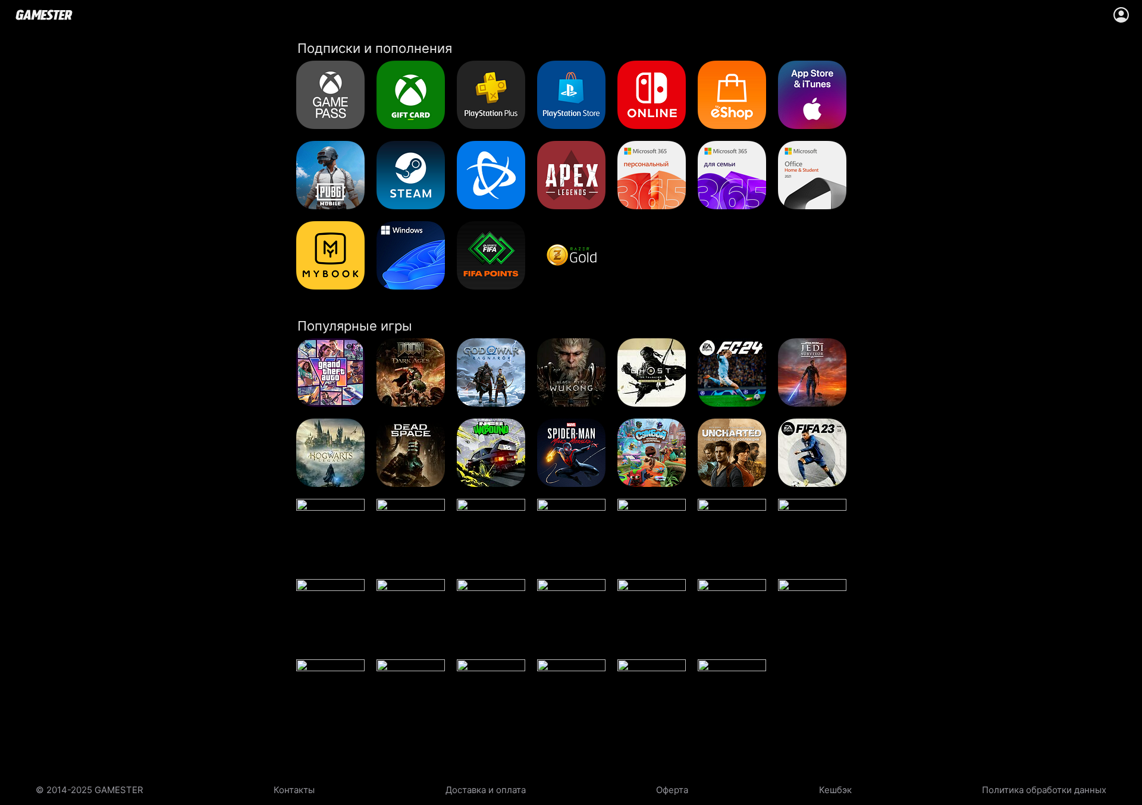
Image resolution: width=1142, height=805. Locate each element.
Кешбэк (835, 789)
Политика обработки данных (1044, 789)
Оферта (672, 789)
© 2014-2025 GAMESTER (89, 789)
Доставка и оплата (485, 789)
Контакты (294, 789)
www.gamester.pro (44, 15)
